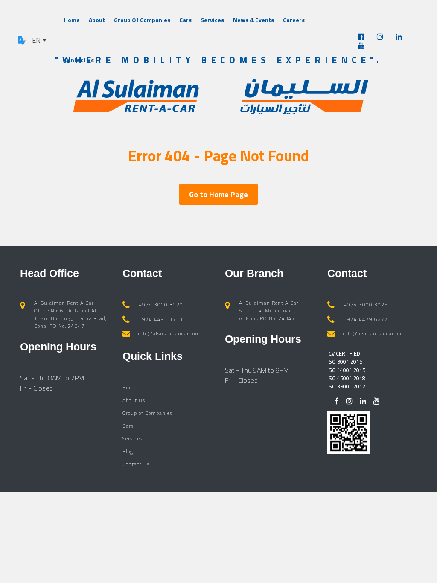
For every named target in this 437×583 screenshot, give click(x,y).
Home (72, 19)
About (97, 19)
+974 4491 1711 (161, 319)
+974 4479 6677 (366, 319)
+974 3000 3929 (161, 304)
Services (212, 19)
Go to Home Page (218, 194)
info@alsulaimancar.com (169, 333)
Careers (294, 19)
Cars (185, 19)
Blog (127, 451)
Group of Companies (147, 413)
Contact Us (79, 59)
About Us (133, 400)
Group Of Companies (142, 19)
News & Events (253, 19)
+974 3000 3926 (366, 304)
